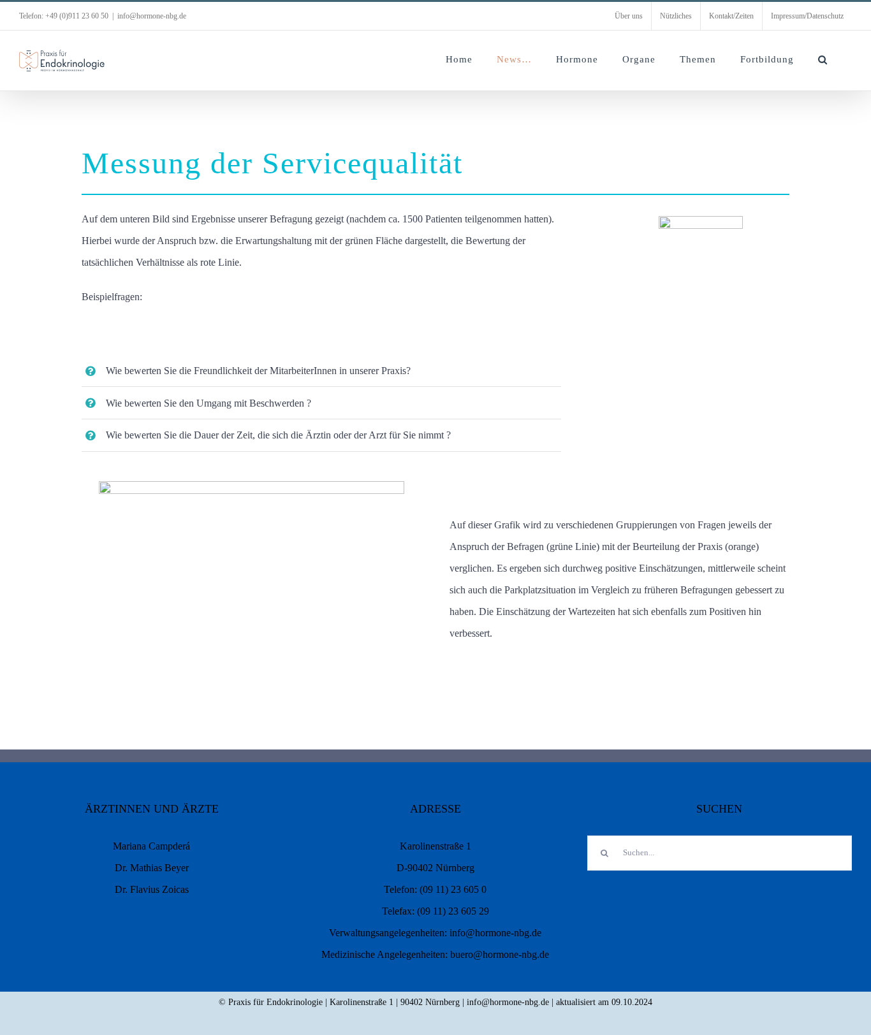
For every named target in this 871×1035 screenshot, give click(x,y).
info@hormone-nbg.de (151, 15)
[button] (823, 59)
